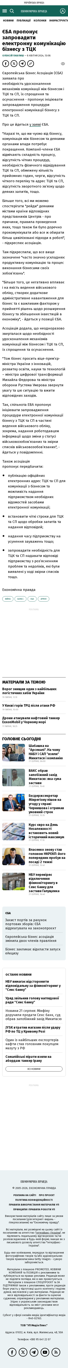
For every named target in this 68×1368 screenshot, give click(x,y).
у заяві (35, 124)
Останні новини (18, 974)
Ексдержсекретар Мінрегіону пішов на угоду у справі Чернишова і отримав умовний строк (46, 804)
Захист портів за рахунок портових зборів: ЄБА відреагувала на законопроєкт (30, 924)
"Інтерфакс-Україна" (48, 1232)
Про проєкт (47, 1195)
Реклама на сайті (24, 1195)
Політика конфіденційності (34, 1199)
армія (43, 599)
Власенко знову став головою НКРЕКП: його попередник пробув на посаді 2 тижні (47, 856)
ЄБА (32, 599)
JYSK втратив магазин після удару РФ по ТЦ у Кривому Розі (32, 1029)
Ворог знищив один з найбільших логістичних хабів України (29, 691)
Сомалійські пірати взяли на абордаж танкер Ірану (28, 1059)
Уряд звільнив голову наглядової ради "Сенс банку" (32, 1000)
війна (8, 599)
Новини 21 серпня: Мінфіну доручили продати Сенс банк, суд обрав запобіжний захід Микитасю (33, 1015)
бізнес (20, 599)
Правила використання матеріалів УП (34, 1204)
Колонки (40, 20)
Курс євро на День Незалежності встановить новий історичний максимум (46, 831)
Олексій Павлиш (13, 55)
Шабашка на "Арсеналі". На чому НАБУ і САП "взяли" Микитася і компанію (46, 752)
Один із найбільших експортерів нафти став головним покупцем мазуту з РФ (32, 1044)
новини (8, 20)
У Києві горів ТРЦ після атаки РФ (28, 705)
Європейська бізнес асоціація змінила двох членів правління (30, 939)
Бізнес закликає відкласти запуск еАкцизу (32, 951)
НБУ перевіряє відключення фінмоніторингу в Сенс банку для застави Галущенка (44, 883)
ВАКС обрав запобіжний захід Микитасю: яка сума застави (45, 777)
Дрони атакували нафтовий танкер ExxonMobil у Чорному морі (31, 720)
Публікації (24, 20)
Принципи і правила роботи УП (34, 1209)
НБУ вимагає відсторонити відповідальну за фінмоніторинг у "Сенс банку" (33, 985)
